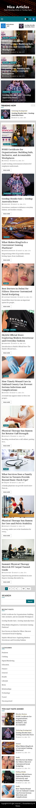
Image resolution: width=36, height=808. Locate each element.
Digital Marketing (8, 661)
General (6, 237)
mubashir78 (7, 100)
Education (6, 38)
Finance (4, 669)
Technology (6, 92)
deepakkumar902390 (9, 251)
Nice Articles (18, 7)
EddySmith (6, 436)
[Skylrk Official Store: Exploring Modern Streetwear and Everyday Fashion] (18, 321)
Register (33, 19)
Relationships (6, 689)
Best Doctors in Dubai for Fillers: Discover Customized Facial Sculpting (17, 291)
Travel (4, 697)
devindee (6, 393)
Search (6, 595)
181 (24, 589)
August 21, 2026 (16, 393)
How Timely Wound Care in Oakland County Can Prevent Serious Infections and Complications (17, 385)
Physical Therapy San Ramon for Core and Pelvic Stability (17, 522)
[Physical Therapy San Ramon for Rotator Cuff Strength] (18, 417)
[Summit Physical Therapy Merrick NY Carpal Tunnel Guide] (18, 550)
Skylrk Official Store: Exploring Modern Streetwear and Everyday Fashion (18, 338)
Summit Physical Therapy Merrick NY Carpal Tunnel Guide (16, 567)
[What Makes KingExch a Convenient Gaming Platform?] (18, 228)
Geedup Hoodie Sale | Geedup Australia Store (16, 96)
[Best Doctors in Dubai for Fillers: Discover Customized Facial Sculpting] (18, 274)
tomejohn (6, 483)
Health (6, 283)
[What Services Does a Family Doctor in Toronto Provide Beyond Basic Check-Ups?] (18, 460)
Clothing (6, 330)
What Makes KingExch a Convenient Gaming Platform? (15, 245)
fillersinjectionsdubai (10, 297)
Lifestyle (13, 330)
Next (28, 589)
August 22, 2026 (17, 52)
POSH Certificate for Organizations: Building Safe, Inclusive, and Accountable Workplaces (18, 45)
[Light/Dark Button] (26, 19)
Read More (6, 170)
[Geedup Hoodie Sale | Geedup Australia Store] (5, 114)
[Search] (30, 19)
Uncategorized (16, 92)
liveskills (6, 52)
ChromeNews (26, 803)
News (4, 685)
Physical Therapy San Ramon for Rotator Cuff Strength (17, 432)
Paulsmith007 (7, 573)
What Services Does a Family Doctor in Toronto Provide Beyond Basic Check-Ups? (17, 477)
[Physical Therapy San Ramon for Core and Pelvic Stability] (18, 506)
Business (13, 38)
